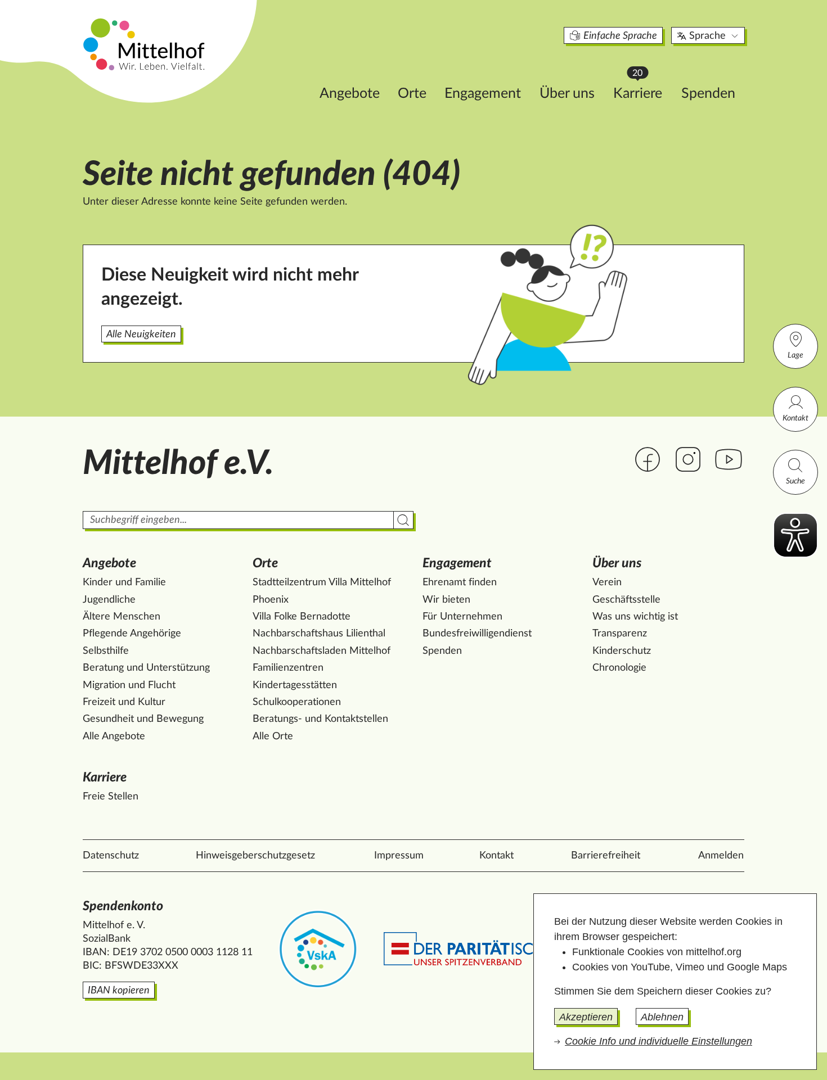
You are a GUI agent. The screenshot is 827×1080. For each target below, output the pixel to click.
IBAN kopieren (119, 991)
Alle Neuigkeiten (141, 334)
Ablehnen (662, 1017)
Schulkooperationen (297, 702)
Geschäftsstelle (626, 600)
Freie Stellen (110, 797)
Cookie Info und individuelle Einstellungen (658, 1041)
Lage (795, 355)
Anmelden (721, 856)
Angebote (350, 94)
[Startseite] (145, 43)
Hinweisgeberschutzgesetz (255, 856)
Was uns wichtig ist (635, 617)
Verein (607, 582)
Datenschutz (111, 856)
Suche (795, 481)
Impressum (399, 856)
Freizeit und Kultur (124, 702)
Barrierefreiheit (605, 856)
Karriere (643, 90)
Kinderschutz (621, 651)
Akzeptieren (586, 1017)
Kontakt (795, 418)
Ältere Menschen (121, 617)
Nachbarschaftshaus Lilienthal (319, 634)
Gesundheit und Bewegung (143, 719)
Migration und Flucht (129, 685)
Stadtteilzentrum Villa (322, 582)
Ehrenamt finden (460, 582)
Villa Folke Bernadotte (301, 617)
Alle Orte (273, 736)
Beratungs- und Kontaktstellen (320, 719)
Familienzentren (288, 668)
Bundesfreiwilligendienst (477, 634)
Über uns (567, 94)
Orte (412, 94)
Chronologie (619, 668)
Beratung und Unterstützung (146, 668)
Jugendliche (109, 600)
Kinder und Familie (124, 582)
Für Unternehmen (462, 617)
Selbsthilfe (106, 651)
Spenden (708, 94)
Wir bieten (446, 600)
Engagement (482, 94)
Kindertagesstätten (295, 685)
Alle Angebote (114, 736)
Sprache (707, 36)
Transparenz (619, 634)
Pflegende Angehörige (132, 634)
